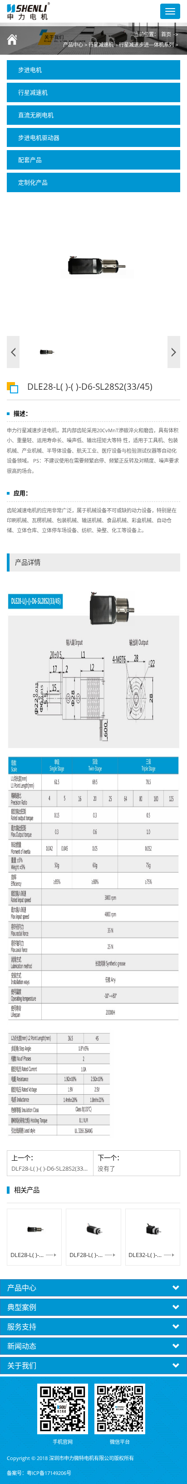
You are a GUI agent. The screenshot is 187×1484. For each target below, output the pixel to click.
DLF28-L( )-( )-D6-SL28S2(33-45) (93, 1255)
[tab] (93, 70)
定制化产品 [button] (33, 182)
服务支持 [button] (21, 1326)
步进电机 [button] (30, 70)
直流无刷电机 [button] (36, 115)
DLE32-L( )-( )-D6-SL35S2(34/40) (152, 1255)
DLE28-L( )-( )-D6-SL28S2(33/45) (34, 1255)
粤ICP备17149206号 (49, 1473)
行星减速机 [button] (33, 92)
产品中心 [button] (21, 1287)
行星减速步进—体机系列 (146, 44)
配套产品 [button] (30, 160)
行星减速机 (101, 44)
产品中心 (73, 44)
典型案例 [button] (21, 1307)
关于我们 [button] (21, 1365)
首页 (166, 34)
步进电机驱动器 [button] (38, 137)
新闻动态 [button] (21, 1346)
